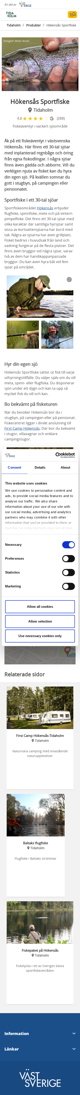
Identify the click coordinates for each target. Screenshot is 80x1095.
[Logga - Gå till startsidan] (20, 14)
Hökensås (45, 208)
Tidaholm (14, 25)
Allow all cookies (40, 606)
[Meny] (72, 14)
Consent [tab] (14, 467)
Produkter (33, 25)
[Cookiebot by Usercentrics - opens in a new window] (56, 455)
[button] (40, 64)
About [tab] (65, 467)
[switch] (68, 558)
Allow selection (40, 621)
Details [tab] (40, 467)
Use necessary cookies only (40, 636)
